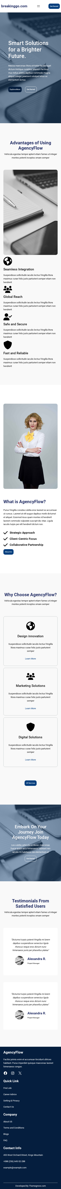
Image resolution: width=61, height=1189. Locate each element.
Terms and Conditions (13, 1127)
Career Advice (10, 1094)
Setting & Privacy (11, 1100)
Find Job (7, 1088)
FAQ (5, 1140)
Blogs (6, 1134)
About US (7, 1121)
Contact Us (8, 1107)
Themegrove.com (37, 1186)
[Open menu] (38, 6)
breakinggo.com (14, 6)
